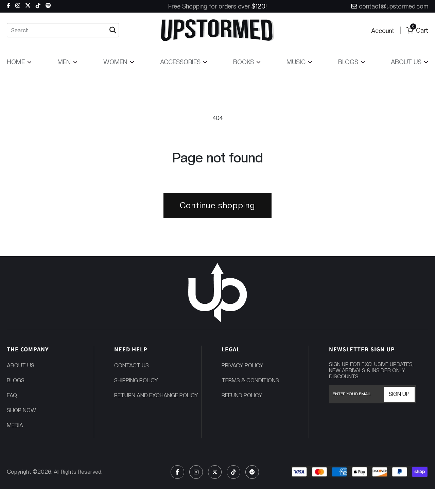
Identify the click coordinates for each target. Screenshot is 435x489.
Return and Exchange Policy (156, 395)
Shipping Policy (136, 380)
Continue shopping (217, 205)
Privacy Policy (242, 365)
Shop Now (21, 410)
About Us (20, 365)
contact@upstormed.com (393, 6)
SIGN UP (399, 394)
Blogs (15, 380)
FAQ (12, 395)
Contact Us (131, 365)
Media (15, 425)
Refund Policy (242, 395)
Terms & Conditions (250, 380)
